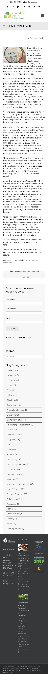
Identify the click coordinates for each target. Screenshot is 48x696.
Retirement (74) (13, 509)
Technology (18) (14, 405)
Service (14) (12, 430)
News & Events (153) (15, 489)
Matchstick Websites (31, 668)
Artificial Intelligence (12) (17, 410)
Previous (33, 38)
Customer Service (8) (16, 434)
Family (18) (11, 385)
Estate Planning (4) (15, 370)
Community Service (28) (17, 464)
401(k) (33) (11, 449)
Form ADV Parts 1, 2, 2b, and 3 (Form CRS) (17, 670)
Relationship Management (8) (20, 425)
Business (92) (12, 454)
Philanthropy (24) (14, 499)
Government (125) (14, 474)
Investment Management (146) (20, 484)
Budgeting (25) (13, 439)
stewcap (8, 260)
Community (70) (14, 459)
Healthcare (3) (13, 375)
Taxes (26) (11, 524)
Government (7, 262)
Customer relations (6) (16, 420)
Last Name (11, 309)
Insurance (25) (13, 479)
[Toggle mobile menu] (43, 15)
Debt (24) (11, 444)
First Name (11, 299)
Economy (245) (13, 469)
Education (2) (13, 380)
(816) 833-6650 (15, 2)
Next (41, 38)
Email (9, 318)
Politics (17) (11, 390)
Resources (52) (13, 504)
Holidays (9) (12, 395)
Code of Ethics (8, 672)
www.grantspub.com (25, 153)
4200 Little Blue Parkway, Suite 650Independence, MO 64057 (10, 561)
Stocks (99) (12, 519)
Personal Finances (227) (17, 494)
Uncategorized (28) (15, 529)
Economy (34, 260)
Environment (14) (14, 415)
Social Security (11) (14, 514)
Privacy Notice (36, 670)
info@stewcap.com (31, 2)
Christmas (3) (13, 400)
